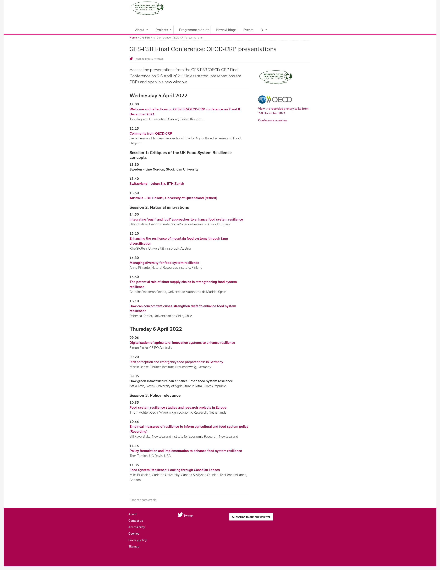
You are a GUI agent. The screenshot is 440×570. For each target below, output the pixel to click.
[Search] (261, 30)
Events (248, 30)
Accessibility (136, 527)
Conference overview (272, 120)
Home (133, 37)
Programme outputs (194, 30)
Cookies (133, 533)
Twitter (188, 515)
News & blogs (226, 30)
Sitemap (133, 546)
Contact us (135, 520)
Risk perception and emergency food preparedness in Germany (176, 362)
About (139, 30)
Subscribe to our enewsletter (251, 516)
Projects (162, 30)
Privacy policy (137, 540)
